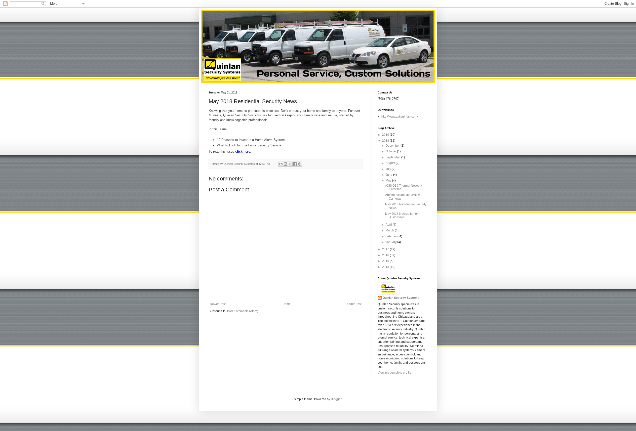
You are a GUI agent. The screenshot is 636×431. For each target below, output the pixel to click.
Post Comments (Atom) (242, 311)
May (389, 180)
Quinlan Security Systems (401, 298)
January (391, 242)
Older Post (354, 304)
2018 (386, 140)
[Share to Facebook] (294, 164)
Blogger (336, 399)
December (393, 145)
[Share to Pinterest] (299, 164)
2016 (386, 255)
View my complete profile (394, 372)
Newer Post (218, 304)
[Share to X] (290, 164)
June (389, 174)
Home (286, 304)
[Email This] (280, 164)
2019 (386, 134)
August (391, 163)
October (391, 151)
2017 (386, 249)
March (390, 230)
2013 (386, 267)
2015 (386, 261)
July (389, 169)
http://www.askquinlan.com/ (399, 116)
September (393, 157)
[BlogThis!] (285, 164)
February (392, 236)
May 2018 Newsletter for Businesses (401, 215)
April (389, 224)
